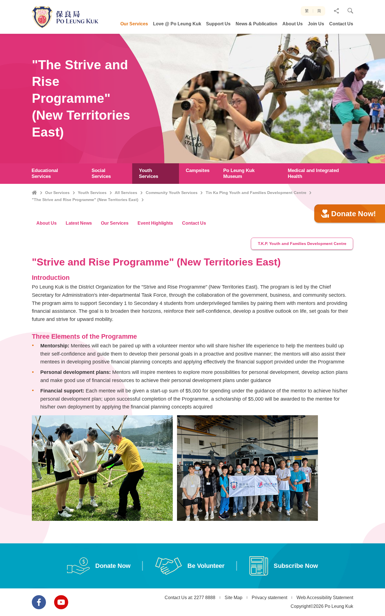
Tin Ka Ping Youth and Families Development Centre (256, 192)
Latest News (79, 223)
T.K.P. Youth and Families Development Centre (302, 243)
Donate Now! (353, 213)
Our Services (57, 192)
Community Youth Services (172, 192)
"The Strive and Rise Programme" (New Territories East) (85, 199)
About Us (46, 223)
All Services (126, 192)
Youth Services (92, 192)
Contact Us (194, 223)
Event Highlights (155, 223)
